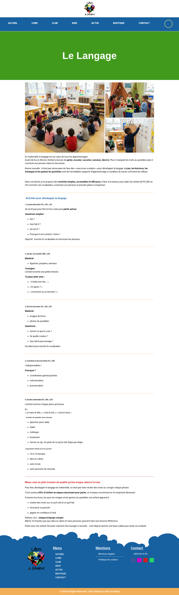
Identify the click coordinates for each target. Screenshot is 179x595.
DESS (58, 566)
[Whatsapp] (152, 560)
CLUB (58, 562)
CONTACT (60, 577)
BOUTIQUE (60, 573)
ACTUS (58, 569)
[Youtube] (145, 560)
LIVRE (58, 558)
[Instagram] (139, 560)
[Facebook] (133, 560)
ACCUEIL (59, 554)
